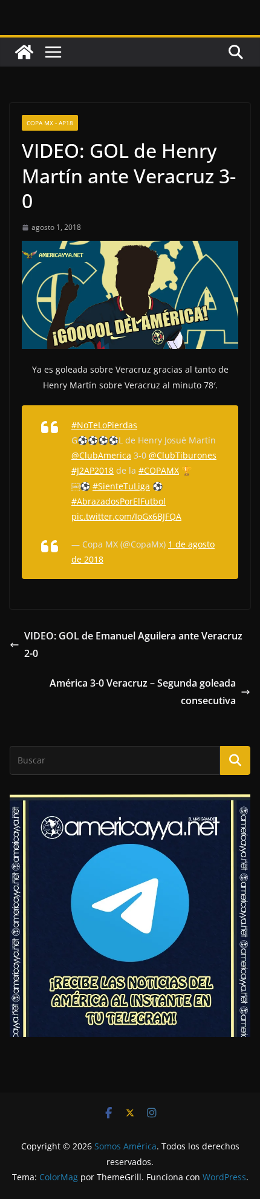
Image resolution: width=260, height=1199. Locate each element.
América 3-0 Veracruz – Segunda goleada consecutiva (143, 691)
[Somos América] (24, 52)
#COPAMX (158, 470)
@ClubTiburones (182, 455)
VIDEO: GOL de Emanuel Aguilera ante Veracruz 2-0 (133, 644)
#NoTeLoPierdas (104, 425)
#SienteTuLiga (121, 486)
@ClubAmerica (101, 455)
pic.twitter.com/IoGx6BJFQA (126, 516)
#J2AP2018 (92, 470)
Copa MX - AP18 (50, 123)
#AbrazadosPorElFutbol (118, 501)
